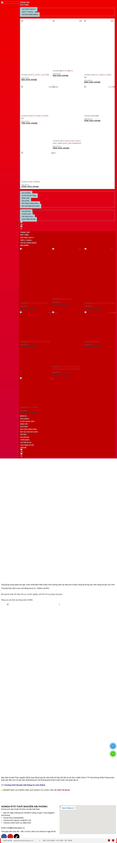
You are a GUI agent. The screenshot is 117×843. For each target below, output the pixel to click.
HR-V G (94, 75)
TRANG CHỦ (25, 232)
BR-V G (63, 71)
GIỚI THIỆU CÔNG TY (27, 237)
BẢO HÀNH (24, 426)
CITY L (38, 75)
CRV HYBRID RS (74, 143)
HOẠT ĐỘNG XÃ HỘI (27, 445)
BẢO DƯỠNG (24, 419)
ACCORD (95, 116)
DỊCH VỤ (23, 416)
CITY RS (45, 75)
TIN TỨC (23, 434)
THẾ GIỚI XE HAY (26, 442)
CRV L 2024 (75, 141)
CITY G (31, 75)
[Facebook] (4, 837)
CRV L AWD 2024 (60, 143)
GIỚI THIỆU (24, 235)
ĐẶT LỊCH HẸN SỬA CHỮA (29, 432)
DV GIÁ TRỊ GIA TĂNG (27, 421)
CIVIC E (31, 116)
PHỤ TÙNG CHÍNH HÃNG (28, 429)
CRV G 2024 (64, 141)
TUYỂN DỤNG (24, 440)
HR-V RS (110, 303)
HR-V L (102, 75)
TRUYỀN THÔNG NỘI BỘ (28, 243)
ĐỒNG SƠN (24, 424)
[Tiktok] (16, 837)
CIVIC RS (46, 342)
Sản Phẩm (24, 245)
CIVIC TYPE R (34, 182)
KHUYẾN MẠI (24, 437)
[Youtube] (10, 837)
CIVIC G (39, 116)
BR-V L (70, 71)
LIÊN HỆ (23, 448)
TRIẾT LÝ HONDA (26, 240)
